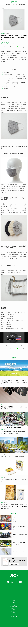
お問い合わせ (14, 605)
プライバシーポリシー (14, 611)
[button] (4, 47)
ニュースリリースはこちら (14, 606)
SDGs (14, 600)
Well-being (14, 598)
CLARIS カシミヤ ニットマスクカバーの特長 (15, 75)
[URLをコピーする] (24, 47)
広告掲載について (14, 608)
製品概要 (6, 88)
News (14, 602)
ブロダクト (4, 42)
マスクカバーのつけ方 (9, 86)
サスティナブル (10, 42)
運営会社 (14, 612)
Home (2, 5)
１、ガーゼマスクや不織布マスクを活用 (15, 76)
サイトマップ (14, 614)
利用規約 (14, 609)
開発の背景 (6, 72)
